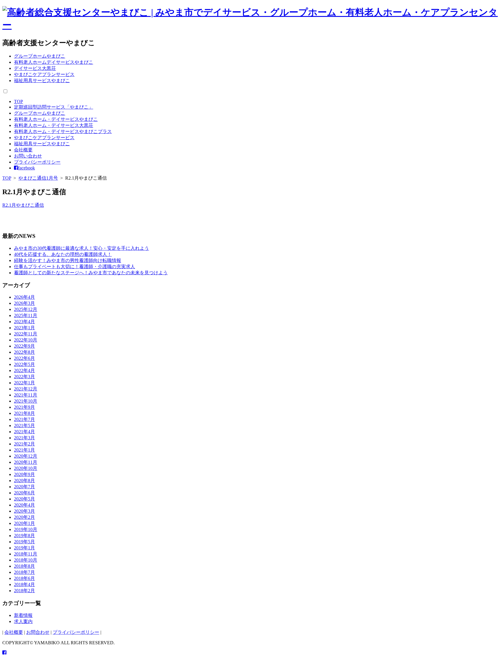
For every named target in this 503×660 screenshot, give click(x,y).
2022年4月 (24, 370)
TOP (18, 101)
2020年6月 (24, 492)
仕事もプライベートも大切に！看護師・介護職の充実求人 (74, 266)
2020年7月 (24, 486)
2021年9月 (24, 407)
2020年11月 (25, 462)
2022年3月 (24, 376)
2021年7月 (24, 419)
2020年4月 (24, 504)
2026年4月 (24, 297)
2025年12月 (25, 309)
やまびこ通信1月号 (38, 178)
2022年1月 (24, 382)
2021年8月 (24, 413)
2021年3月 (24, 437)
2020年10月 (25, 468)
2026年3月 (24, 303)
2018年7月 (24, 572)
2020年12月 (25, 456)
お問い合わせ (28, 155)
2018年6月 (24, 578)
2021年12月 (25, 388)
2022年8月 (24, 352)
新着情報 (23, 615)
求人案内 (23, 621)
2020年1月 (24, 523)
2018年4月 (24, 584)
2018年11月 (25, 553)
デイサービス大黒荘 (35, 68)
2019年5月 (24, 541)
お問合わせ (37, 632)
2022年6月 (24, 358)
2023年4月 (24, 321)
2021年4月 (24, 431)
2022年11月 (25, 333)
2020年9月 (24, 474)
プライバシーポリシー (37, 162)
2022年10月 (25, 339)
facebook (26, 167)
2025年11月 (25, 315)
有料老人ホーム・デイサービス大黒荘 (53, 125)
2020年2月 (24, 517)
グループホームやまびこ (39, 56)
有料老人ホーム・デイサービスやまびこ (56, 119)
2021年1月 (24, 449)
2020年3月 (24, 511)
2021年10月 (25, 401)
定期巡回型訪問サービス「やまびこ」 (53, 107)
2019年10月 (25, 529)
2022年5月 (24, 364)
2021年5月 (24, 425)
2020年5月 (24, 498)
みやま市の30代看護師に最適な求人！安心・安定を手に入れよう (81, 248)
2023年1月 (24, 327)
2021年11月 (25, 394)
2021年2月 (24, 443)
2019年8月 (24, 535)
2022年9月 (24, 346)
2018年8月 (24, 566)
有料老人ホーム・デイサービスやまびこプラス (63, 131)
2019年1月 (24, 547)
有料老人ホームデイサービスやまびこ (53, 62)
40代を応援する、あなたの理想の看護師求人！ (63, 254)
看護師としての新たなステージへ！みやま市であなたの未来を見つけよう (91, 272)
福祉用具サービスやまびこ (42, 80)
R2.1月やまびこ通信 (23, 205)
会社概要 (23, 149)
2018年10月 (25, 560)
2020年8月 (24, 480)
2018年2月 (24, 590)
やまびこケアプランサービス (44, 74)
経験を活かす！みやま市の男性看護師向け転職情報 (67, 260)
